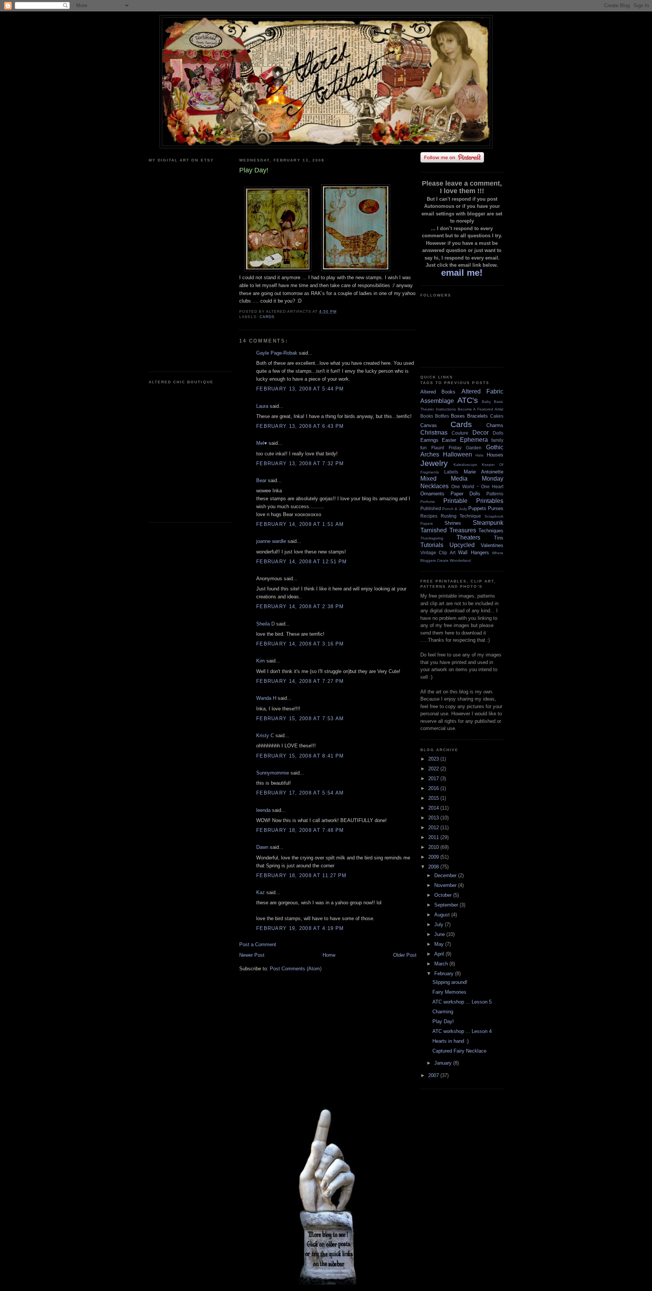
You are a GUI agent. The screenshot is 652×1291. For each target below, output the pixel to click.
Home (329, 955)
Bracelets (477, 416)
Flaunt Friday (446, 447)
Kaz (260, 892)
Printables (489, 501)
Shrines (452, 523)
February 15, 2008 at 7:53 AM (300, 718)
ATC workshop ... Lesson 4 (462, 1031)
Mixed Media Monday (461, 478)
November (446, 885)
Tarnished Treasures (448, 530)
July (439, 924)
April (440, 954)
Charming (442, 1011)
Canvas (428, 425)
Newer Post (251, 955)
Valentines (492, 545)
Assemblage (437, 401)
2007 (434, 1075)
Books (426, 415)
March (441, 964)
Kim (260, 661)
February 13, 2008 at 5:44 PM (300, 389)
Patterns (494, 493)
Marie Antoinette (483, 472)
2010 (434, 847)
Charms (494, 425)
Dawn (262, 847)
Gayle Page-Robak (276, 353)
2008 (434, 867)
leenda (263, 810)
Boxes (458, 416)
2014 (434, 808)
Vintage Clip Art (437, 552)
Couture (460, 432)
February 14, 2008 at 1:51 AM (300, 524)
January (443, 1063)
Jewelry (434, 463)
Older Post (405, 955)
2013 (434, 818)
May (439, 944)
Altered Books (437, 392)
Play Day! (443, 1021)
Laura (262, 406)
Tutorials (431, 545)
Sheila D (265, 624)
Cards (267, 317)
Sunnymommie (272, 773)
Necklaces (434, 486)
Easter (449, 440)
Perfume (427, 501)
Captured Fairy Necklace (459, 1051)
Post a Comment (257, 944)
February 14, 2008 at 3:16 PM (300, 644)
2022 (434, 769)
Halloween (457, 454)
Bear (261, 480)
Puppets (477, 508)
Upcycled (462, 545)
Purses (495, 508)
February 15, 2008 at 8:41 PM (300, 756)
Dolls (498, 432)
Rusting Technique (461, 515)
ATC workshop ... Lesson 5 (462, 1002)
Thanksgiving (431, 538)
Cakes (496, 415)
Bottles (442, 415)
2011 (434, 837)
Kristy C (265, 735)
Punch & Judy (454, 509)
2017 (434, 778)
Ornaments (432, 493)
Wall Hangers (473, 552)
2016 (434, 788)
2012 (434, 827)
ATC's (467, 400)
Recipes (428, 515)
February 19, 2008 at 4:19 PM (300, 928)
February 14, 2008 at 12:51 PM (301, 561)
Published (430, 508)
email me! (462, 272)
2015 (434, 798)
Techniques (490, 530)
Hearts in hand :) (450, 1041)
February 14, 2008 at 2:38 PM (300, 606)
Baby (486, 402)
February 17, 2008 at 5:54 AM (300, 793)
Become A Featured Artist (480, 409)
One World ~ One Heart (477, 486)
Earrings (429, 440)
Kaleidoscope (465, 465)
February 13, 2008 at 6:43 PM (300, 426)
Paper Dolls (465, 493)
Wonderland (460, 560)
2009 (434, 857)
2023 (434, 759)
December (446, 875)
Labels (451, 471)
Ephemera (474, 439)
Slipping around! (449, 982)
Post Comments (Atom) (295, 968)
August (442, 915)
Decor (480, 432)
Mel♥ (261, 443)
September (447, 905)
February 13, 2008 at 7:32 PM (300, 463)
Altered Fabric (482, 391)
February (444, 973)
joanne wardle (271, 541)
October (443, 895)
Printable (455, 501)
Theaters (468, 537)
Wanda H (266, 698)
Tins (498, 538)
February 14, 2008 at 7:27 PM (300, 681)
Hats (479, 455)
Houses (495, 455)
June (440, 934)
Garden (473, 447)
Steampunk (488, 522)
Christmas (433, 432)
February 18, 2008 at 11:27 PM (301, 875)
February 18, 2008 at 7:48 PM (300, 830)
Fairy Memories (449, 992)
